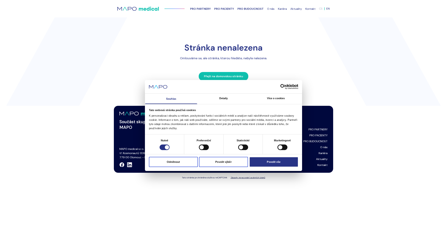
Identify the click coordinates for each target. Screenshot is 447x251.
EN (328, 8)
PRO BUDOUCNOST (315, 141)
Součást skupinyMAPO (135, 124)
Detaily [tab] (223, 98)
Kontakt (310, 9)
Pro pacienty (224, 9)
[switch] (204, 147)
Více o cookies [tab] (276, 98)
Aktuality (296, 9)
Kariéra (282, 9)
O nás (270, 9)
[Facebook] (121, 164)
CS (321, 8)
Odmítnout (173, 161)
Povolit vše (273, 161)
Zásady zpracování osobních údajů (248, 177)
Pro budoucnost (250, 9)
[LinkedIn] (129, 164)
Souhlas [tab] (171, 98)
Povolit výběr (223, 161)
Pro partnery (200, 9)
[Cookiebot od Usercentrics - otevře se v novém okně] (283, 86)
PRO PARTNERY (318, 129)
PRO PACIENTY (318, 135)
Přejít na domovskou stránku (223, 76)
